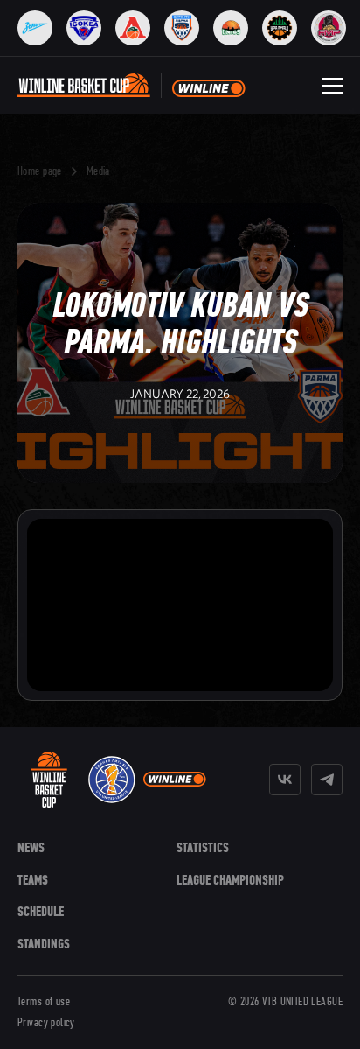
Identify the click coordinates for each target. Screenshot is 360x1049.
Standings (43, 943)
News (31, 847)
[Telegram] (327, 779)
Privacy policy (46, 1023)
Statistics (203, 847)
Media (98, 171)
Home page (39, 171)
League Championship (230, 879)
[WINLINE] (174, 779)
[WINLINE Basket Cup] (48, 779)
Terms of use (43, 1002)
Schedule (40, 911)
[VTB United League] (111, 779)
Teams (32, 879)
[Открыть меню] (332, 85)
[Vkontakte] (285, 779)
